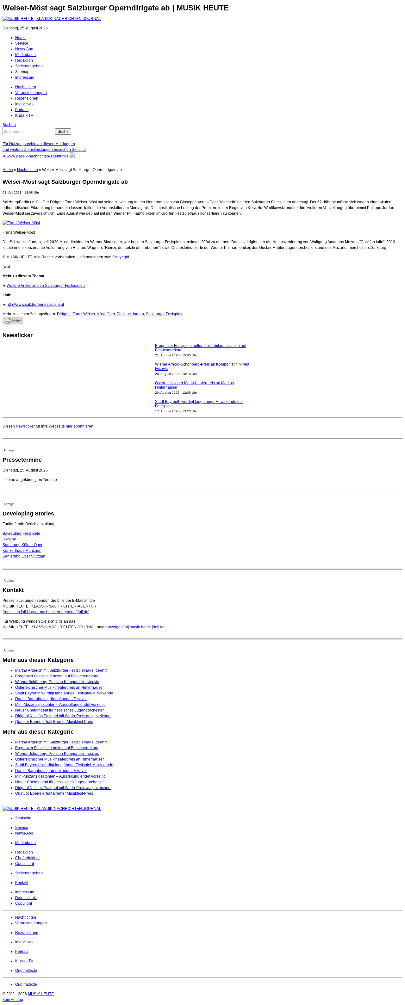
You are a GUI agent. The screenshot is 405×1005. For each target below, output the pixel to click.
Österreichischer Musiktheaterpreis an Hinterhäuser (59, 687)
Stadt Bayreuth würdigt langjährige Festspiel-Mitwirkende (64, 693)
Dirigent (64, 314)
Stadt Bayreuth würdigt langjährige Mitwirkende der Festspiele (199, 403)
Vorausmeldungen (31, 92)
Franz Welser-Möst (88, 314)
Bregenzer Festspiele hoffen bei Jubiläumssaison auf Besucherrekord (200, 347)
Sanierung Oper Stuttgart (24, 556)
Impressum (24, 77)
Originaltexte (26, 970)
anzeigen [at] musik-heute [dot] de (136, 627)
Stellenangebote (29, 66)
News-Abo (24, 49)
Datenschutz (26, 898)
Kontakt (21, 882)
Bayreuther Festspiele (21, 533)
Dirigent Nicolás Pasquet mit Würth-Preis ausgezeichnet (63, 716)
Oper (111, 314)
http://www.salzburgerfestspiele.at (35, 304)
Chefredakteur (27, 858)
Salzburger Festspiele (165, 314)
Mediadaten (25, 54)
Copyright (120, 257)
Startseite (23, 818)
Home (20, 37)
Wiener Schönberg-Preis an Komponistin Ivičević (57, 682)
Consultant (24, 863)
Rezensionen (26, 98)
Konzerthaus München (22, 550)
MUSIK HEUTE (41, 994)
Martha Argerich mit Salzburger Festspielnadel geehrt (61, 670)
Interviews (24, 104)
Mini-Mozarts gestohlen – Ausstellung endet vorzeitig (60, 704)
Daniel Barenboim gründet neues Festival (51, 699)
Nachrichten (25, 87)
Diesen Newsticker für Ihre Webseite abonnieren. (48, 426)
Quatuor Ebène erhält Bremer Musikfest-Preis (54, 721)
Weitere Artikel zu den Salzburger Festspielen (46, 285)
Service (21, 43)
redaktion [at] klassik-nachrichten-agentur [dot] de (46, 612)
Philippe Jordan (130, 314)
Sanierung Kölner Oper (22, 545)
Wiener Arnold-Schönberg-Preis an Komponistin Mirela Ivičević (202, 366)
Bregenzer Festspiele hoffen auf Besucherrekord (56, 676)
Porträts (21, 110)
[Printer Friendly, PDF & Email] (13, 323)
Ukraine (9, 539)
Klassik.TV (24, 115)
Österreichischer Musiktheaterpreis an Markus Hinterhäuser (194, 385)
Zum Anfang (13, 999)
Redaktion (24, 60)
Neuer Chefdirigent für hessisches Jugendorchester (59, 710)
